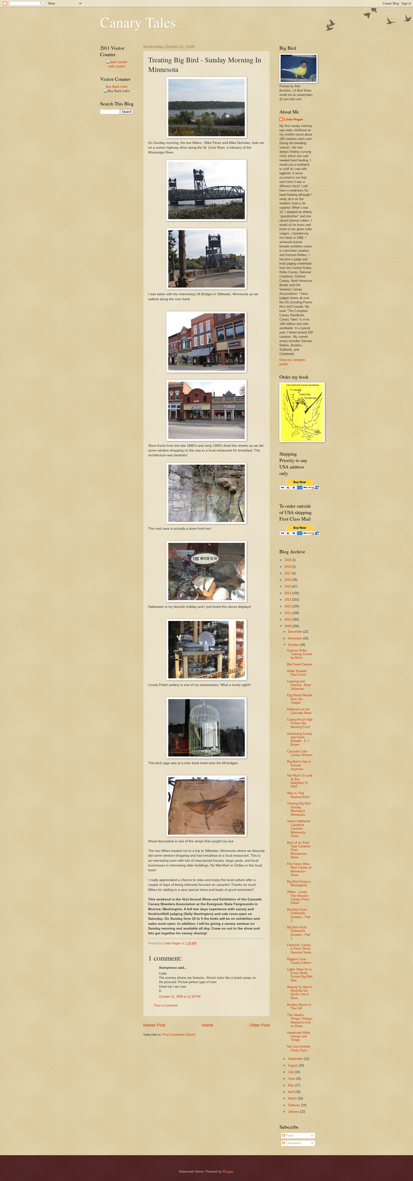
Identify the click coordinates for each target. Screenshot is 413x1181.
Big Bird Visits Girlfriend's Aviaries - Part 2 (298, 915)
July (291, 1072)
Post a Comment (166, 1005)
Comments (293, 1143)
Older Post (260, 1025)
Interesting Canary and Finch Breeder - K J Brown (299, 739)
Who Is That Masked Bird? (298, 795)
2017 (288, 573)
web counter (117, 66)
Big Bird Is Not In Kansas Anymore (299, 765)
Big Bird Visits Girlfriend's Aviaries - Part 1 (298, 932)
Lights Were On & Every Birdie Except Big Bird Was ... (299, 975)
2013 (288, 599)
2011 (288, 613)
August (293, 1065)
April (291, 1092)
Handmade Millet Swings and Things (298, 1036)
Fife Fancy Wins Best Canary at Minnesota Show (299, 869)
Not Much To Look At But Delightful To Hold (299, 781)
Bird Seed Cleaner (299, 664)
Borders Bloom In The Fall (299, 1006)
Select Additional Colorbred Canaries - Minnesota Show (298, 828)
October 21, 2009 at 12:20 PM (180, 996)
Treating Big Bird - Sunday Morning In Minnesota (299, 809)
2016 (288, 580)
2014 (288, 593)
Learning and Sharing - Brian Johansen (299, 685)
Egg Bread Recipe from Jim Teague (299, 698)
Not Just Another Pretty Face (298, 1048)
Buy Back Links (117, 86)
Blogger (228, 1171)
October (294, 645)
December (295, 631)
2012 (288, 606)
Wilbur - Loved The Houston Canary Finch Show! (298, 897)
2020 (288, 560)
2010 (288, 619)
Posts (289, 1135)
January (294, 1111)
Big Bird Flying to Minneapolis (299, 883)
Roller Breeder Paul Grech (297, 672)
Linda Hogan (293, 119)
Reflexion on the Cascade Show (299, 711)
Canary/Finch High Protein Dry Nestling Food (300, 723)
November (295, 638)
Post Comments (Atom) (179, 1034)
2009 (288, 626)
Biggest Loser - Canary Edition (299, 960)
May (291, 1085)
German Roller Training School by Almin (299, 654)
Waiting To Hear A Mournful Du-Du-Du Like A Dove (299, 992)
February (294, 1105)
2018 (288, 566)
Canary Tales (138, 22)
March (293, 1098)
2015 (288, 586)
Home (207, 1025)
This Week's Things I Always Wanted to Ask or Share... (300, 1020)
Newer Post (154, 1025)
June (292, 1078)
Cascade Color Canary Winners (300, 753)
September (296, 1059)
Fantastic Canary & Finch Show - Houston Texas (299, 948)
